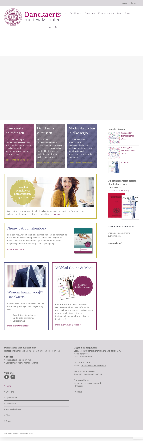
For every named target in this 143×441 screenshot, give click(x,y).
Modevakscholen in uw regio (19, 360)
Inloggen (79, 386)
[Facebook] (6, 377)
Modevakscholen (14, 409)
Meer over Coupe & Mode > (68, 324)
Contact (78, 391)
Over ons (10, 391)
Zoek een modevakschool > (80, 162)
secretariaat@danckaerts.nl (93, 365)
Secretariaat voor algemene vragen (22, 362)
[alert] (123, 234)
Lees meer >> (57, 214)
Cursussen (11, 403)
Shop (8, 421)
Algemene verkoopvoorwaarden (88, 383)
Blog (8, 415)
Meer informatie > (15, 249)
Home (8, 386)
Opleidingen (11, 397)
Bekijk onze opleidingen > (17, 159)
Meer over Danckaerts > (18, 325)
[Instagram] (12, 377)
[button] (56, 27)
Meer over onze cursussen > (50, 162)
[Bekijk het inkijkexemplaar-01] (74, 273)
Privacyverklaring (82, 380)
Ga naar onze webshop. (119, 190)
